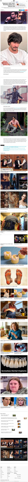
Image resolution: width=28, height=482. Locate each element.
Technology (2, 472)
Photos (1, 476)
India (8, 475)
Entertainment (2, 474)
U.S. (7, 478)
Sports (1, 473)
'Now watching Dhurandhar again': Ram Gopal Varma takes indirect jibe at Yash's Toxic (12, 190)
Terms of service (9, 471)
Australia (8, 474)
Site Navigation (16, 471)
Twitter (19, 476)
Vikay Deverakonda (22, 71)
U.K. (7, 477)
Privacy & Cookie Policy (10, 472)
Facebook (19, 474)
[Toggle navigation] (1, 0)
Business (2, 471)
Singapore (8, 476)
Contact (15, 472)
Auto (1, 475)
